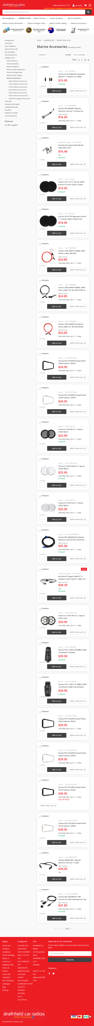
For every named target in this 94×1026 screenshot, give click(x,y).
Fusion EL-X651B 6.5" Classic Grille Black (70, 430)
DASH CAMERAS (10, 46)
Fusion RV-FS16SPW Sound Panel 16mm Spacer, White (72, 396)
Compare (42, 55)
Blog (4, 987)
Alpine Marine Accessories (18, 81)
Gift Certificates (8, 980)
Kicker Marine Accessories (18, 93)
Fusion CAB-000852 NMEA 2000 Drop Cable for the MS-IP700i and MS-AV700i (72, 288)
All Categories (8, 18)
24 (82, 60)
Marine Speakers (57, 18)
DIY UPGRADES (10, 52)
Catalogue (6, 984)
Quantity (42, 86)
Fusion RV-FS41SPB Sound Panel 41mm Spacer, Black (72, 788)
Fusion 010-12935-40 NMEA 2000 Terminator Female (72, 651)
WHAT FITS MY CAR (11, 49)
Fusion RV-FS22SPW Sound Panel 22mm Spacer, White (72, 754)
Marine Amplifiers (75, 18)
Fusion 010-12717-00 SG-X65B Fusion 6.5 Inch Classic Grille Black (71, 183)
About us (5, 958)
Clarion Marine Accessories (18, 84)
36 (85, 60)
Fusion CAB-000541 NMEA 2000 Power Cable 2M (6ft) (71, 252)
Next (67, 929)
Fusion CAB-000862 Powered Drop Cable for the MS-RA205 (71, 325)
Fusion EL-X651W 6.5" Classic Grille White (70, 504)
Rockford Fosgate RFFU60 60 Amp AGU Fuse (70, 146)
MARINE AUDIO (25, 18)
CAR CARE (8, 101)
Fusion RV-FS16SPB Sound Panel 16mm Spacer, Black (72, 362)
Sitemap (5, 990)
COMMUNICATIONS (11, 107)
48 (88, 60)
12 (79, 60)
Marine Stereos (39, 18)
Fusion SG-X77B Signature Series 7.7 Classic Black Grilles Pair (72, 217)
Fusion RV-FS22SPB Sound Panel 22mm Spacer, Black (72, 720)
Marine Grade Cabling (58, 23)
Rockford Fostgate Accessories (19, 98)
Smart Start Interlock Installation (6, 948)
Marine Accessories (79, 23)
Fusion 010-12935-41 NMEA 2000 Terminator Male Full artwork (72, 685)
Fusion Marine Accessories (18, 87)
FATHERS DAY (9, 40)
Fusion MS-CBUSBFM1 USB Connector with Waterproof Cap (72, 898)
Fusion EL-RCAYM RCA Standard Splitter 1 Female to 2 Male (71, 75)
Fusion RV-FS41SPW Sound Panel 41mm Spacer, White (72, 824)
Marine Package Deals (37, 23)
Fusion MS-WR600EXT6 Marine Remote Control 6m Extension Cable (71, 538)
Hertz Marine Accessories (17, 90)
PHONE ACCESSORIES (12, 104)
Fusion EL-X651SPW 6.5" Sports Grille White (71, 467)
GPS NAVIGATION (11, 55)
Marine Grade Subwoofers (13, 23)
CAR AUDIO (8, 43)
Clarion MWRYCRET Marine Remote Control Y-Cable (69, 861)
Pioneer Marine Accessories (18, 96)
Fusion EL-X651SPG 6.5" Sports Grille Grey (71, 616)
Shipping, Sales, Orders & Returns (8, 968)
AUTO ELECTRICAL (11, 116)
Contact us (6, 961)
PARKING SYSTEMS (11, 113)
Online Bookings (8, 955)
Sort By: (68, 55)
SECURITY (8, 110)
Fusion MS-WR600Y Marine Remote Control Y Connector (70, 109)
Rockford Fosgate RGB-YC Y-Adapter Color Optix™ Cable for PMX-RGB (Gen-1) (72, 577)
